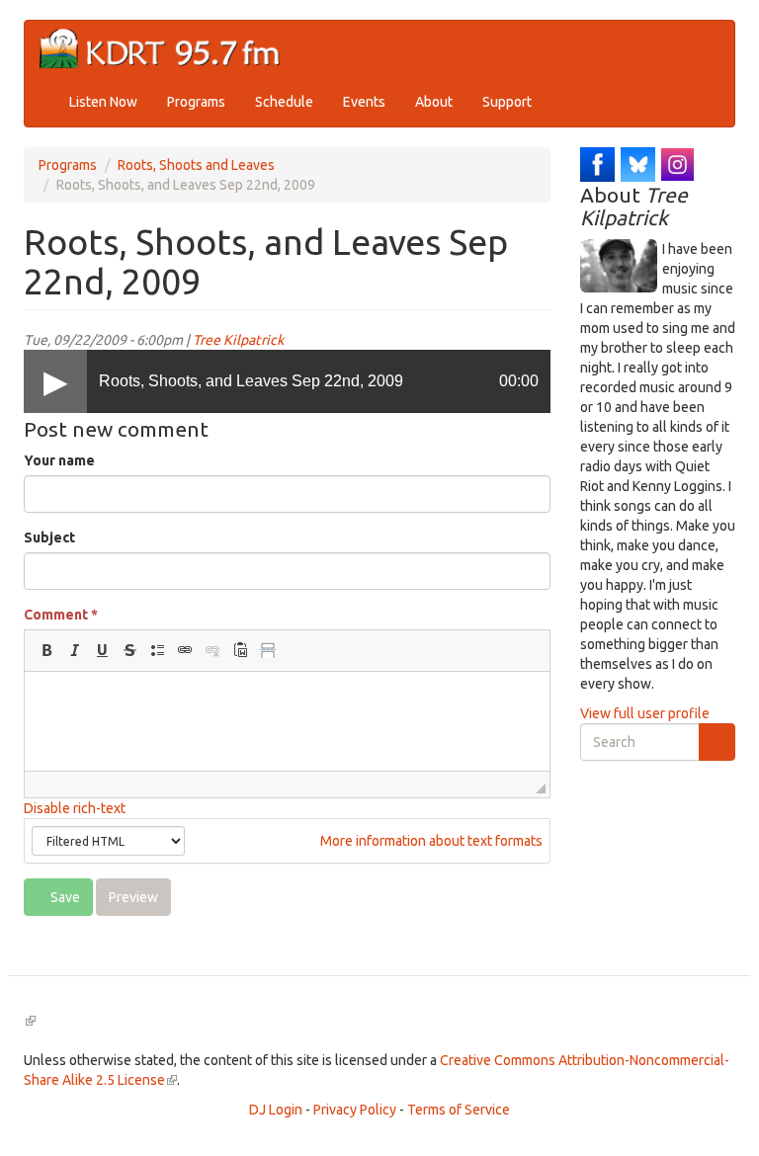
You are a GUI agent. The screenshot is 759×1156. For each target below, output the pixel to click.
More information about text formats (430, 841)
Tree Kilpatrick (238, 340)
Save (63, 897)
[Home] (167, 49)
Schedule (284, 102)
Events (364, 102)
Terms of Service (458, 1109)
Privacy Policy (354, 1109)
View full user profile (645, 713)
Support (507, 102)
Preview (133, 897)
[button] (46, 650)
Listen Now (103, 102)
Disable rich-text (75, 808)
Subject (49, 537)
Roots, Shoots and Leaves (196, 165)
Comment (61, 614)
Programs (196, 102)
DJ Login (275, 1109)
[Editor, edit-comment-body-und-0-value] (287, 721)
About (434, 102)
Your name (59, 460)
